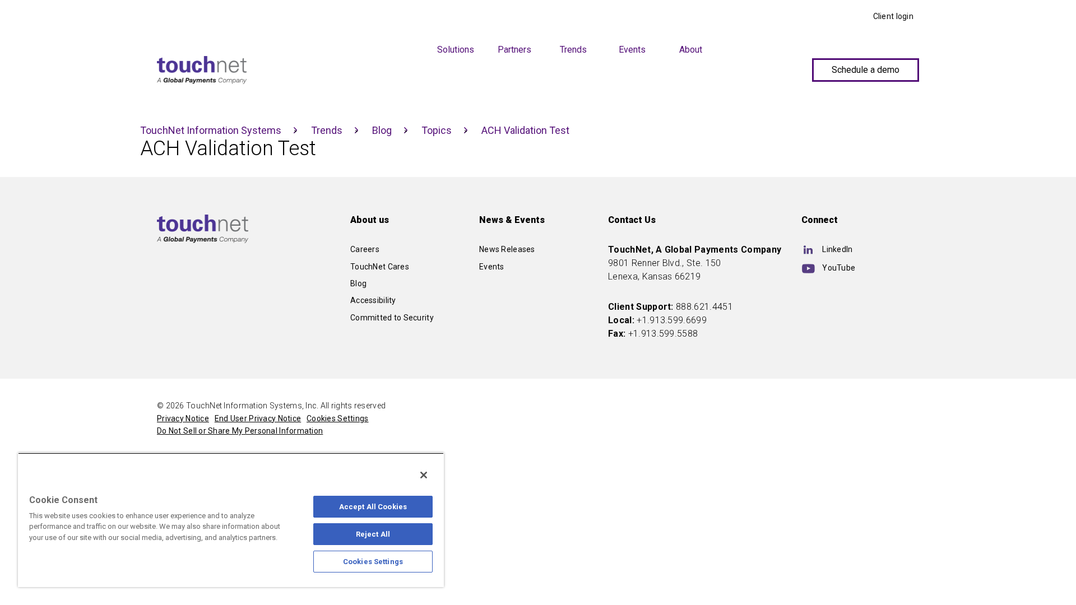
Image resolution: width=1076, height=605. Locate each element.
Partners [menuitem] (514, 49)
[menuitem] (396, 89)
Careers (364, 249)
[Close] (423, 475)
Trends (326, 130)
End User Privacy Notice (258, 418)
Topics (436, 130)
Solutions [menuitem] (455, 49)
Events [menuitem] (632, 49)
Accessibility (373, 300)
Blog (382, 130)
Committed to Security (392, 317)
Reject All (373, 534)
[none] (396, 93)
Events (491, 266)
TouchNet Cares (379, 266)
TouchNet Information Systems (210, 130)
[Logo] (202, 70)
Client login (893, 16)
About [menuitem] (690, 49)
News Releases (507, 249)
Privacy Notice (183, 418)
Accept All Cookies (373, 506)
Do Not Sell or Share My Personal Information (240, 430)
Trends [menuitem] (573, 49)
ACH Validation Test (525, 130)
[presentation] (396, 47)
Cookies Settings (373, 561)
